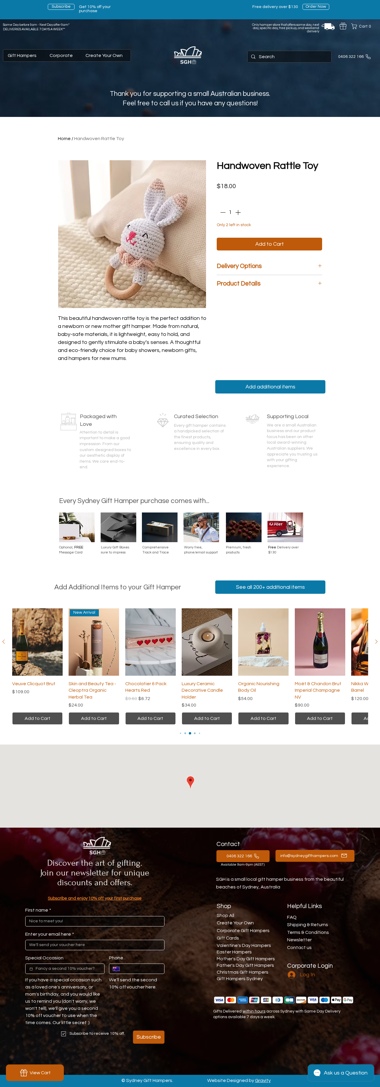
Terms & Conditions (308, 932)
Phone (116, 958)
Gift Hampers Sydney (240, 978)
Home (64, 138)
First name (38, 910)
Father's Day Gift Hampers (245, 965)
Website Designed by (231, 1080)
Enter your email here (49, 934)
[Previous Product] (3, 641)
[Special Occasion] (31, 969)
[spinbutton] (230, 212)
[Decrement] (222, 212)
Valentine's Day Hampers (244, 945)
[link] (362, 26)
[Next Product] (376, 641)
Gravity (263, 1080)
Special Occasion (44, 958)
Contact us (299, 947)
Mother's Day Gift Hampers (246, 958)
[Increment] (238, 212)
